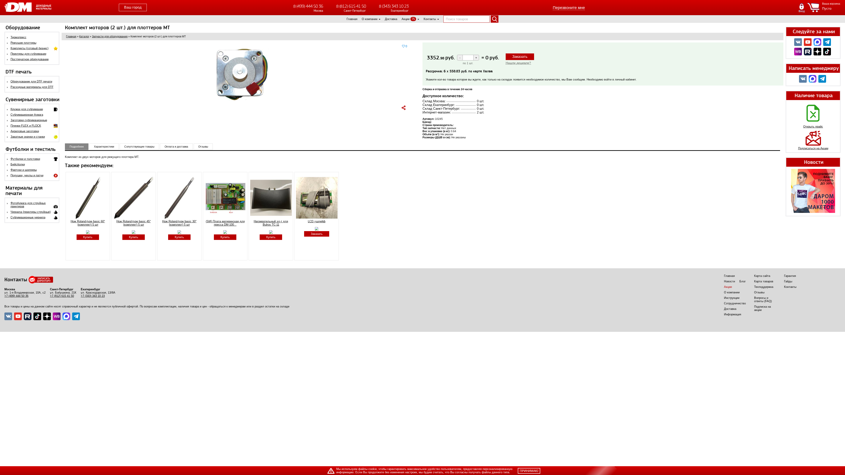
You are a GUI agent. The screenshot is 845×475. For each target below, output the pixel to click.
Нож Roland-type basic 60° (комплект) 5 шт (88, 223)
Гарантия (790, 276)
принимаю (529, 471)
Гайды (788, 281)
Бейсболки (18, 164)
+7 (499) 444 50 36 (16, 296)
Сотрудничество (735, 303)
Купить (87, 237)
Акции (406, 19)
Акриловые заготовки (25, 131)
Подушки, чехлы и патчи (27, 175)
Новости (729, 281)
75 (413, 19)
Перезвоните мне (569, 7)
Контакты (430, 19)
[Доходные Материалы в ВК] (798, 42)
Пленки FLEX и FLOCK (26, 125)
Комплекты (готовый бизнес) (29, 48)
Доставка (391, 19)
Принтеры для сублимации (28, 53)
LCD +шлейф (316, 221)
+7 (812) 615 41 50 (62, 296)
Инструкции (731, 298)
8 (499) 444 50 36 (308, 6)
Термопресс (18, 37)
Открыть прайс (813, 126)
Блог (742, 281)
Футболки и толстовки (25, 159)
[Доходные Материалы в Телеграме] (76, 316)
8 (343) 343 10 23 (394, 6)
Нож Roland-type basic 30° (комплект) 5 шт (179, 223)
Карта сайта (762, 276)
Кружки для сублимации (27, 109)
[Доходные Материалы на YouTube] (808, 42)
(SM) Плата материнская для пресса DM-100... (225, 223)
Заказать (519, 57)
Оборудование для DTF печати (31, 81)
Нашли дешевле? (518, 63)
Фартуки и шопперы (24, 170)
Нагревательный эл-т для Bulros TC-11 (271, 223)
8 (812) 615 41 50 (351, 6)
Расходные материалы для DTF (32, 87)
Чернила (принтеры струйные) (31, 212)
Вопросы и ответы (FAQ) (763, 299)
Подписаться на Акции (813, 148)
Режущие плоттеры (23, 42)
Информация (732, 314)
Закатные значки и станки (28, 136)
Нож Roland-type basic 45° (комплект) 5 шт (133, 223)
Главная (352, 19)
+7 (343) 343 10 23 (93, 296)
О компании (369, 19)
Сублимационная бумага (27, 114)
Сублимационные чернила (28, 217)
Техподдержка (763, 287)
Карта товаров (763, 281)
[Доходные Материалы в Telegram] (827, 42)
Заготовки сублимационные (29, 120)
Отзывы (759, 292)
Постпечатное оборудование (30, 59)
